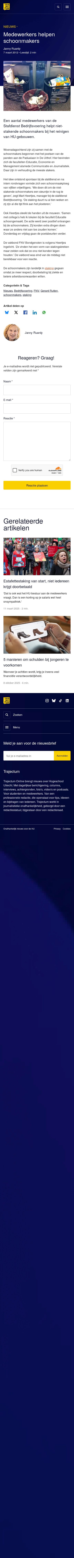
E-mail (8, 412)
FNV (38, 303)
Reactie (9, 430)
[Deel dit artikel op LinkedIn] (34, 324)
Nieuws (8, 303)
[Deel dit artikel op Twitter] (16, 324)
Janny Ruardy (34, 345)
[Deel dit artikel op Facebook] (25, 324)
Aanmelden (61, 762)
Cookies (67, 839)
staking (52, 280)
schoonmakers (13, 307)
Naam (8, 393)
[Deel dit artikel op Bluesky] (6, 324)
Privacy (57, 839)
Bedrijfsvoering (25, 303)
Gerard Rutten (52, 303)
